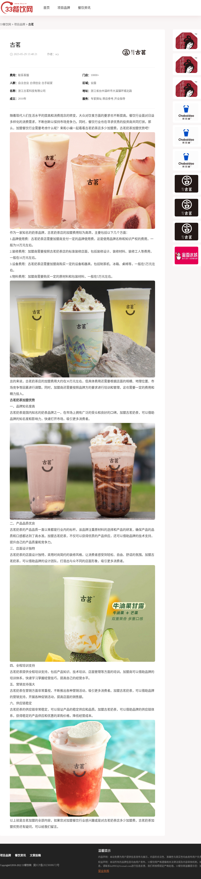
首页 (46, 7)
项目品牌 (64, 7)
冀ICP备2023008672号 (46, 865)
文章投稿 (35, 855)
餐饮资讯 (84, 7)
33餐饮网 (5, 24)
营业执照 (103, 871)
